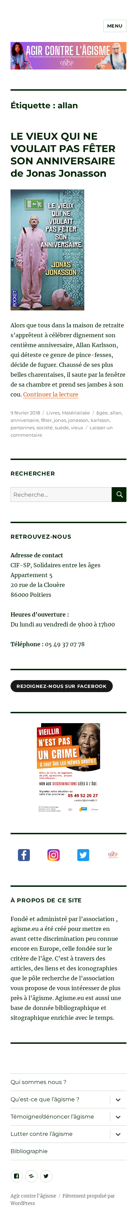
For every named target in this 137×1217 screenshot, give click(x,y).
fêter (46, 420)
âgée (102, 413)
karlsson (100, 420)
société (45, 427)
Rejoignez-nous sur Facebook (61, 686)
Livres (53, 413)
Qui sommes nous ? (38, 1082)
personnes (22, 427)
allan (116, 413)
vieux (77, 427)
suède (62, 427)
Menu (115, 26)
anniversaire (25, 420)
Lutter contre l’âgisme (42, 1134)
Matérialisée (76, 413)
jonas (60, 420)
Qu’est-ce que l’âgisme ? (45, 1099)
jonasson (78, 420)
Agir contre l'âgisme (33, 1196)
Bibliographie (29, 1151)
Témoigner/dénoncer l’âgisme (52, 1116)
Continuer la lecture (50, 394)
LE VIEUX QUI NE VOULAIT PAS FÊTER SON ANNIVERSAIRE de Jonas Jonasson (63, 154)
